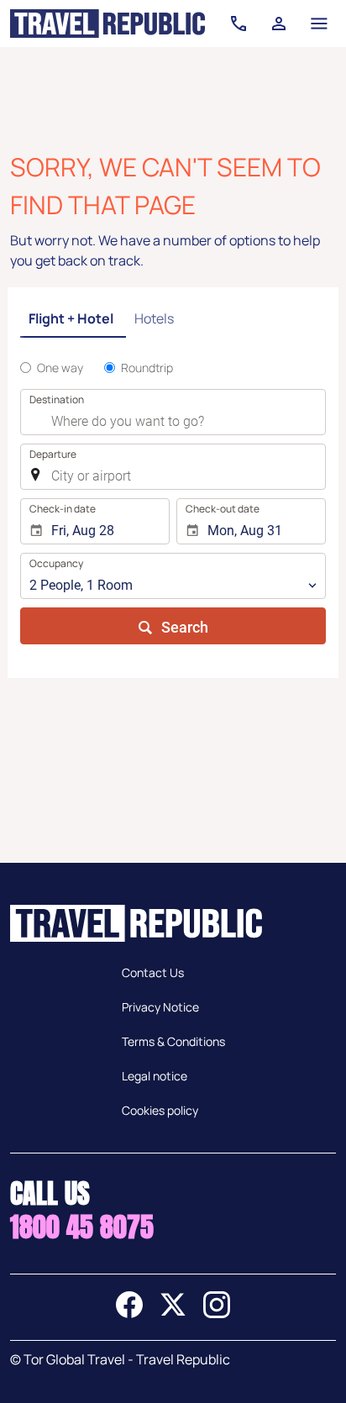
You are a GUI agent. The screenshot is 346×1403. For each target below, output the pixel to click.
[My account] (279, 23)
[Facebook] (129, 1313)
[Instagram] (216, 1313)
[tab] (73, 320)
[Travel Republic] (107, 23)
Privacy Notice (160, 1007)
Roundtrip (147, 368)
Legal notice (154, 1076)
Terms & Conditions (173, 1041)
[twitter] (173, 1313)
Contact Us (153, 972)
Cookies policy (160, 1110)
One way (60, 368)
